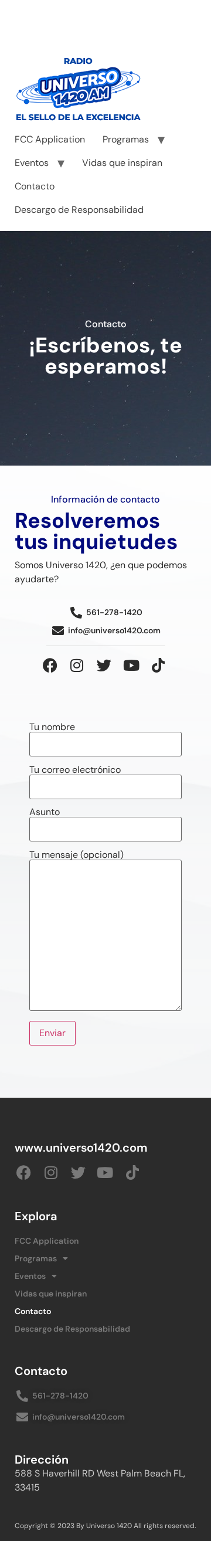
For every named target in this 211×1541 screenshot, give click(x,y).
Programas (126, 139)
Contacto (35, 186)
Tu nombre (52, 727)
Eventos (32, 163)
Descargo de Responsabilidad (79, 209)
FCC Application (50, 139)
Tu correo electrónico (75, 770)
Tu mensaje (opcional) (76, 855)
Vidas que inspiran (122, 163)
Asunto (44, 812)
